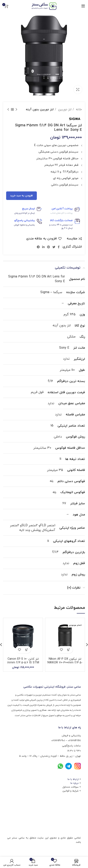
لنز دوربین (64, 109)
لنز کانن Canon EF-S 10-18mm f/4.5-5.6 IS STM (23, 661)
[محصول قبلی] (16, 109)
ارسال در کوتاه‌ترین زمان (24, 213)
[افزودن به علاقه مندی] (61, 649)
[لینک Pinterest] (48, 247)
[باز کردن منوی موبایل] (83, 6)
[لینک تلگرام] (38, 247)
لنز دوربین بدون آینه (40, 109)
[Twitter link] (53, 247)
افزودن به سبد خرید (21, 196)
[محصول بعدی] (8, 109)
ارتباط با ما (73, 779)
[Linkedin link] (43, 247)
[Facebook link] (58, 247)
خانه (78, 109)
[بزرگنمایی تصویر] (78, 89)
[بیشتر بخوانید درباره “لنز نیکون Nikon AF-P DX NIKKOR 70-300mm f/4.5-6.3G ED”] (68, 649)
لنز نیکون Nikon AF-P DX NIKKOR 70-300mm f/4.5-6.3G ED (64, 662)
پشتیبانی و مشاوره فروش (24, 224)
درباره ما (74, 783)
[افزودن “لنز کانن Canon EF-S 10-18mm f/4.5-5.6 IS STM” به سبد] (26, 649)
